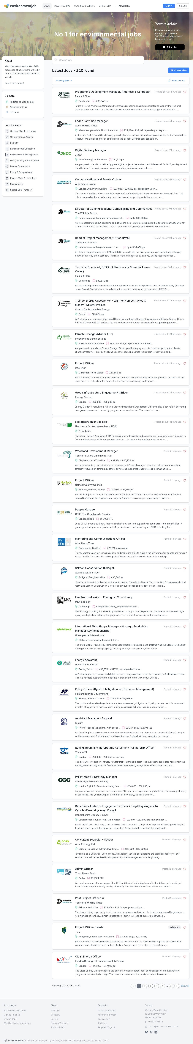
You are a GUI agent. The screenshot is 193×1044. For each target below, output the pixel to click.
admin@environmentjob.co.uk (163, 1026)
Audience (102, 1023)
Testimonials (104, 1019)
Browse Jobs (10, 1019)
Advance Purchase (107, 1014)
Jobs (47, 6)
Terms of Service (59, 1023)
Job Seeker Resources (15, 1010)
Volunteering (62, 6)
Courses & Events (84, 6)
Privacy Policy (58, 1027)
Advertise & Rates (107, 1010)
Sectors (55, 1019)
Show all (185, 986)
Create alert (180, 70)
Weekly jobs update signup (17, 1023)
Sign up (7, 1014)
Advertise (124, 6)
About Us (55, 1010)
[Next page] (176, 986)
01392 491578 (155, 1021)
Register (102, 1027)
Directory (105, 6)
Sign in (16, 1014)
